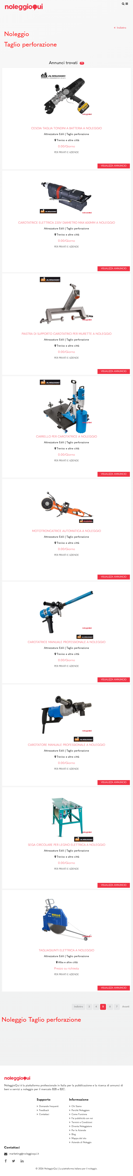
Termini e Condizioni (82, 1122)
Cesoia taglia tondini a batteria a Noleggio (66, 128)
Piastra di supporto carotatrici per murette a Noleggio (67, 334)
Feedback (44, 1110)
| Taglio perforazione (77, 134)
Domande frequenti (49, 1106)
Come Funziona (79, 1114)
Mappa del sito (79, 1138)
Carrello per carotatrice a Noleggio (66, 436)
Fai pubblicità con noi (82, 1118)
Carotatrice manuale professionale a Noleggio (66, 642)
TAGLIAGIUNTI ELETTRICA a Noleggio (66, 950)
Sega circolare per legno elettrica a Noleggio (66, 845)
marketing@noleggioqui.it (24, 1154)
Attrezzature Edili (54, 134)
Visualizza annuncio (113, 166)
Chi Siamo (77, 1106)
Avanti (125, 1006)
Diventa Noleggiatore (82, 1126)
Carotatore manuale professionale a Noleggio (66, 745)
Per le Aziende (79, 1130)
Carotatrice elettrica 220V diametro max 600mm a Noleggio (66, 223)
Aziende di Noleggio (81, 1142)
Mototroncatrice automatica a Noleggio (66, 531)
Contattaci (44, 1114)
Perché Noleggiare (81, 1110)
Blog (74, 1134)
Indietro (121, 28)
